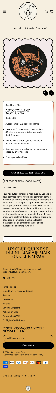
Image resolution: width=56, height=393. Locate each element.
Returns (6, 295)
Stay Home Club (13, 105)
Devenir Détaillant (11, 307)
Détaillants (8, 299)
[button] (46, 11)
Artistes (6, 303)
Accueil (17, 28)
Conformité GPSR (11, 316)
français (28, 376)
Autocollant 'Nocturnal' (36, 28)
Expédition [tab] (10, 187)
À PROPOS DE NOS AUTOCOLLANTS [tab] (22, 181)
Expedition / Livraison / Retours (18, 291)
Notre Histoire (9, 287)
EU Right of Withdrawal (14, 320)
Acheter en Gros (10, 312)
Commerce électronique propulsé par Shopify (23, 355)
